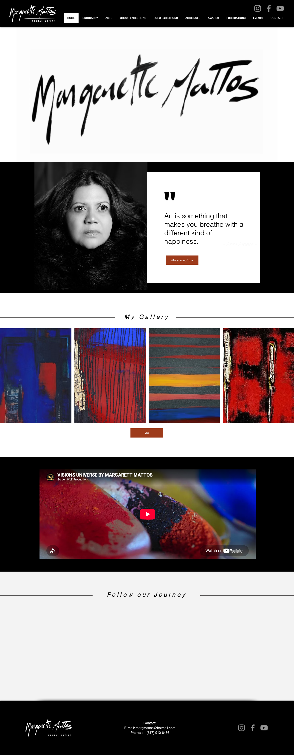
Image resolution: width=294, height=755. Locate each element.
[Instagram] (257, 8)
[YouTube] (280, 8)
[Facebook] (268, 8)
